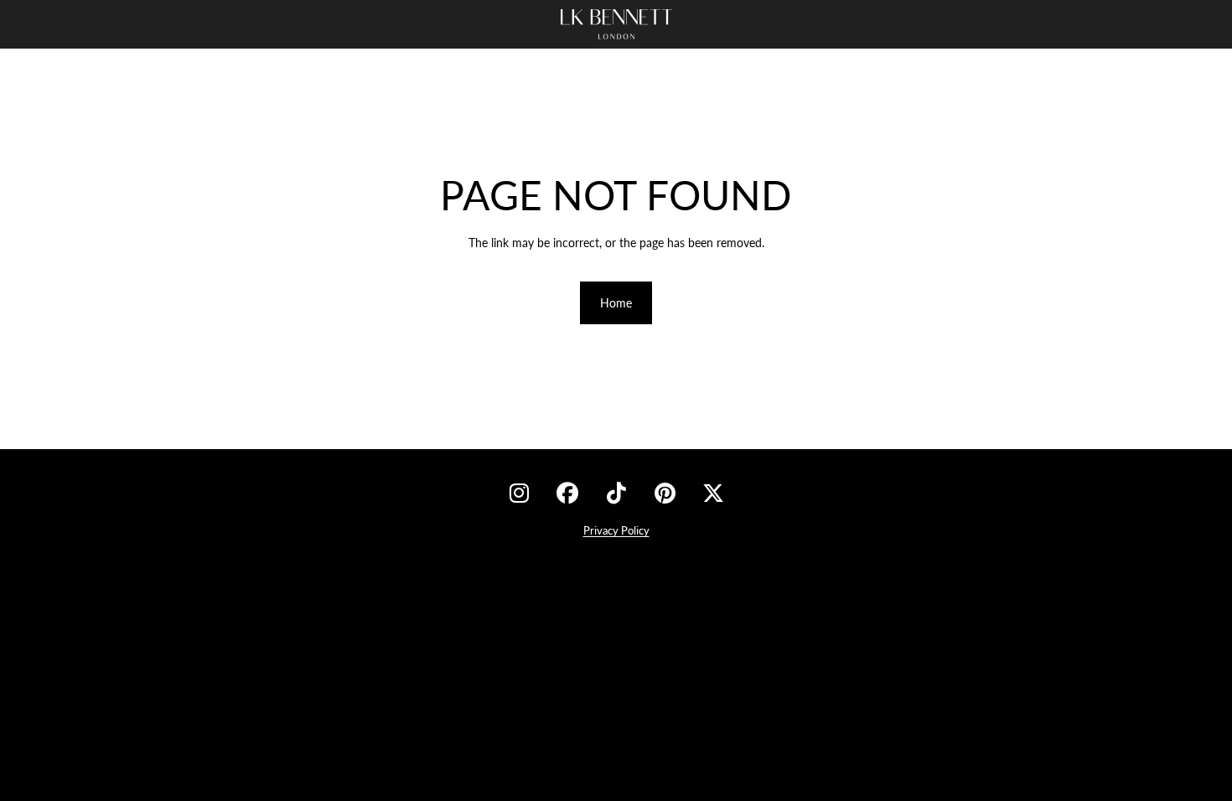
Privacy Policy (616, 530)
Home (616, 303)
